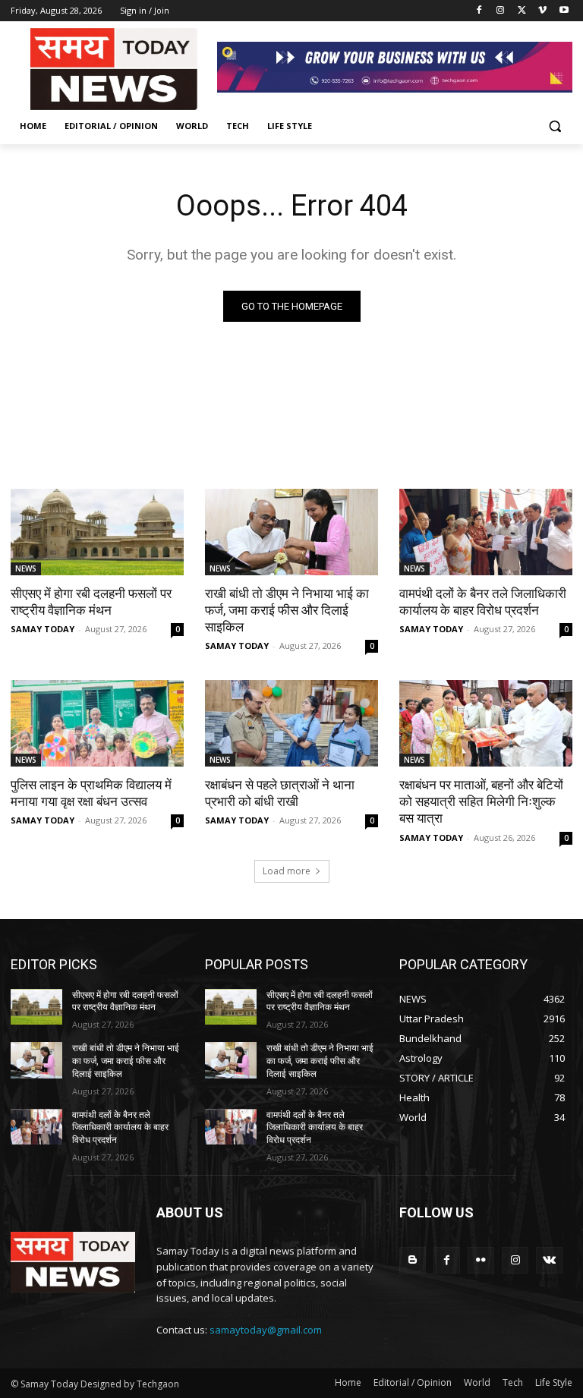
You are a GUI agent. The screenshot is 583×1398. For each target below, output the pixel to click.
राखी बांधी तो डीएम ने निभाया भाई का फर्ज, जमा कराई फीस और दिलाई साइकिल (287, 610)
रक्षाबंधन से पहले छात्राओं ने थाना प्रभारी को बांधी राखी (280, 793)
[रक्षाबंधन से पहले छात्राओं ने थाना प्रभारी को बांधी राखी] (291, 723)
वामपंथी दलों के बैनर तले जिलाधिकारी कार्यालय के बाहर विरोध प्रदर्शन (482, 602)
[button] (554, 126)
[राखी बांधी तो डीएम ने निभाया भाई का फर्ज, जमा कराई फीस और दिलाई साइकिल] (291, 532)
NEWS (25, 568)
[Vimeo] (542, 11)
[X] (522, 11)
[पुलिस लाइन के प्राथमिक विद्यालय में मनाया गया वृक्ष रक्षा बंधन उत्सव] (97, 723)
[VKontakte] (549, 1260)
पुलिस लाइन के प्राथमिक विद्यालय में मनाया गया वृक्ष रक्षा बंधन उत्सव (91, 793)
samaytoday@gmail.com (266, 1330)
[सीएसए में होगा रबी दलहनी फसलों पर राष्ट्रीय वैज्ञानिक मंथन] (97, 532)
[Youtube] (563, 11)
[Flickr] (481, 1260)
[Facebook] (479, 11)
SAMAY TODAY (42, 628)
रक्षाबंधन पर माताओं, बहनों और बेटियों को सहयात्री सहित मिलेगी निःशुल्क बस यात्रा (481, 801)
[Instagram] (500, 11)
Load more (286, 870)
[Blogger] (412, 1260)
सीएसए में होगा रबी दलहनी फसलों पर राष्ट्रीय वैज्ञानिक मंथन (91, 602)
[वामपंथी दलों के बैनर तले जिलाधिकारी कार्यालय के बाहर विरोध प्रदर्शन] (485, 532)
